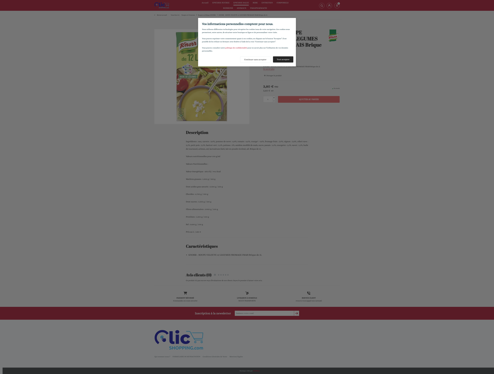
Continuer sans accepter (255, 59)
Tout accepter (283, 59)
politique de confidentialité (236, 48)
